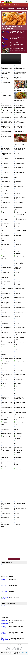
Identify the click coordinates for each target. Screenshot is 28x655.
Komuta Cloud (24, 652)
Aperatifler (4, 8)
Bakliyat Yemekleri (11, 8)
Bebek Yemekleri (20, 8)
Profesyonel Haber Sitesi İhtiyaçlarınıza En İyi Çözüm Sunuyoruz (16, 4)
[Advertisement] (14, 485)
